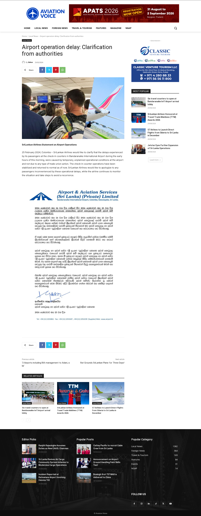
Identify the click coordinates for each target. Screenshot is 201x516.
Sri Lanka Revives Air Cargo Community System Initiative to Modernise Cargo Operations (54, 462)
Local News (33, 36)
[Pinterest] (56, 70)
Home (24, 36)
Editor (30, 62)
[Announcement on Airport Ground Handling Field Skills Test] (84, 463)
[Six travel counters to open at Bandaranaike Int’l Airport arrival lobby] (38, 393)
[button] (175, 28)
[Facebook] (42, 70)
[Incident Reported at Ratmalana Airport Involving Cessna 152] (29, 478)
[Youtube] (170, 504)
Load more (154, 160)
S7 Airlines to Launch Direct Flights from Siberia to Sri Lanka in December (107, 410)
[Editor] (24, 62)
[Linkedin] (149, 504)
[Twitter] (49, 70)
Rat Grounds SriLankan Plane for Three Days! (102, 362)
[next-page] (28, 420)
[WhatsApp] (62, 70)
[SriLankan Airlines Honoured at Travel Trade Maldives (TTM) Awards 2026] (73, 393)
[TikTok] (156, 504)
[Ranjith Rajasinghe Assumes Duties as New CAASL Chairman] (29, 449)
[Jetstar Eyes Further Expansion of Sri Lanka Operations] (138, 149)
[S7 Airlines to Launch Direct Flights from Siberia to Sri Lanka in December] (108, 393)
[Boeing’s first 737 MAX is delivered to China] (84, 478)
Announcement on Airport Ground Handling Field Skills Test (106, 462)
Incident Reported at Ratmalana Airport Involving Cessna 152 (52, 477)
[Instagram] (141, 504)
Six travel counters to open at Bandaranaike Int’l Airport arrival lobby (36, 410)
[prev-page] (24, 420)
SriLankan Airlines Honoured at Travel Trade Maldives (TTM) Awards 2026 (70, 410)
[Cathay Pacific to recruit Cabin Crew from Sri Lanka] (84, 449)
